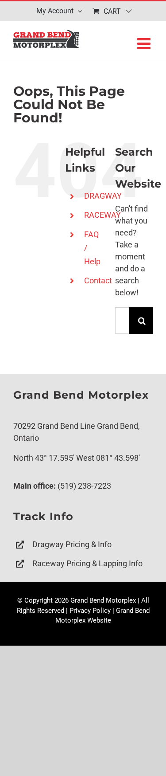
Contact (98, 280)
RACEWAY (102, 214)
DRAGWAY (103, 195)
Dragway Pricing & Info (72, 544)
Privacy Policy (90, 611)
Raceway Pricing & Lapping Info (87, 563)
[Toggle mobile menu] (145, 43)
